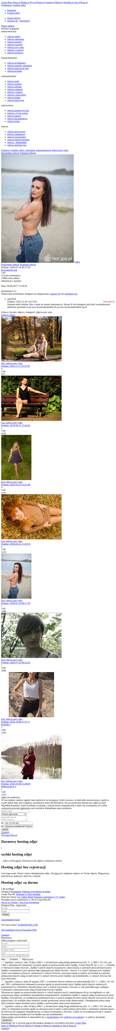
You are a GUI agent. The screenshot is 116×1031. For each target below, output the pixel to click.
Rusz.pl (84, 2)
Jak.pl (77, 2)
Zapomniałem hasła (10, 919)
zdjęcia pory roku (15, 47)
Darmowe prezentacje (44, 897)
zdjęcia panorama (15, 39)
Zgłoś (77, 262)
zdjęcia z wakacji (15, 50)
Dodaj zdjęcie (13, 18)
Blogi (30, 897)
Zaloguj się (12, 21)
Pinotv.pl (40, 2)
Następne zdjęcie (28, 153)
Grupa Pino (6, 2)
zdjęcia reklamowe (16, 134)
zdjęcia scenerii (14, 42)
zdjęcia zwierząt (15, 44)
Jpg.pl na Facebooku (29, 902)
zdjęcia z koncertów (16, 95)
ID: (3, 826)
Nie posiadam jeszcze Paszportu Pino (19, 930)
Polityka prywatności (32, 891)
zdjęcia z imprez (15, 92)
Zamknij (5, 832)
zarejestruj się (70, 294)
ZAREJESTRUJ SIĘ (28, 925)
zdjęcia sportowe (15, 52)
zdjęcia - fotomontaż (17, 142)
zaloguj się (55, 294)
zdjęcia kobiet (13, 97)
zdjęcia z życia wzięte (17, 113)
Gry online (22, 897)
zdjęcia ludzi (13, 81)
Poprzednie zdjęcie (10, 153)
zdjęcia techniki (14, 71)
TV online (60, 897)
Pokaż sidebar (7, 26)
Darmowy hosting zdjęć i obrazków (18, 150)
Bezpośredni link (9, 270)
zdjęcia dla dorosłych (17, 118)
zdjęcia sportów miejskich (19, 65)
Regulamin (16, 891)
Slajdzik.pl (68, 2)
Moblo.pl (25, 2)
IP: (3, 823)
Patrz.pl (16, 2)
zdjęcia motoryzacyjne (18, 68)
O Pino (28, 894)
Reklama (20, 894)
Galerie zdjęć (13, 13)
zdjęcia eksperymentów (18, 139)
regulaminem (52, 1017)
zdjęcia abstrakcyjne (16, 145)
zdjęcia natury (14, 36)
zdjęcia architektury (16, 63)
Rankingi (11, 10)
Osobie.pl (50, 2)
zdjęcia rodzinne (15, 89)
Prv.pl (33, 2)
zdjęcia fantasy (14, 116)
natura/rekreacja (43, 150)
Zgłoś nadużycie (109, 301)
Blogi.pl (59, 2)
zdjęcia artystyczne (16, 131)
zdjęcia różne (13, 121)
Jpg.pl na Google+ (10, 902)
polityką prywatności (74, 1017)
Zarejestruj (25, 21)
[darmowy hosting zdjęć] (13, 5)
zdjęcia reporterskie (16, 137)
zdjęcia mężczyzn (15, 100)
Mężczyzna (27, 959)
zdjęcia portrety (14, 84)
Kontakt (46, 891)
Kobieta (14, 959)
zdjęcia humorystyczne (18, 110)
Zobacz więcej (8, 315)
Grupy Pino (80, 1023)
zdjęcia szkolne (14, 86)
